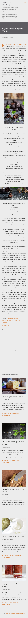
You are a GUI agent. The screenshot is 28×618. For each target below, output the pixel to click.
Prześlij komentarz (16, 555)
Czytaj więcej (6, 415)
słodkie (4, 322)
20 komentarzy (14, 460)
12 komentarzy (14, 413)
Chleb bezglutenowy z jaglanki (13, 396)
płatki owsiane (6, 320)
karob (16, 318)
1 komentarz (14, 603)
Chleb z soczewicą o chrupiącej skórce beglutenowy (13, 537)
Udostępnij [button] (5, 325)
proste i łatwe (16, 320)
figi (12, 318)
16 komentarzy (14, 508)
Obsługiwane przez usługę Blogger (14, 613)
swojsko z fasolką (6, 4)
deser (9, 318)
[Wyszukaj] (21, 3)
